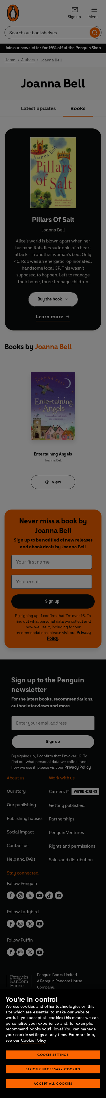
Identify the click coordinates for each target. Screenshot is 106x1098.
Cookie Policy (33, 1040)
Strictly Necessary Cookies (53, 1069)
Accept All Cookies (53, 1083)
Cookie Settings (53, 1054)
